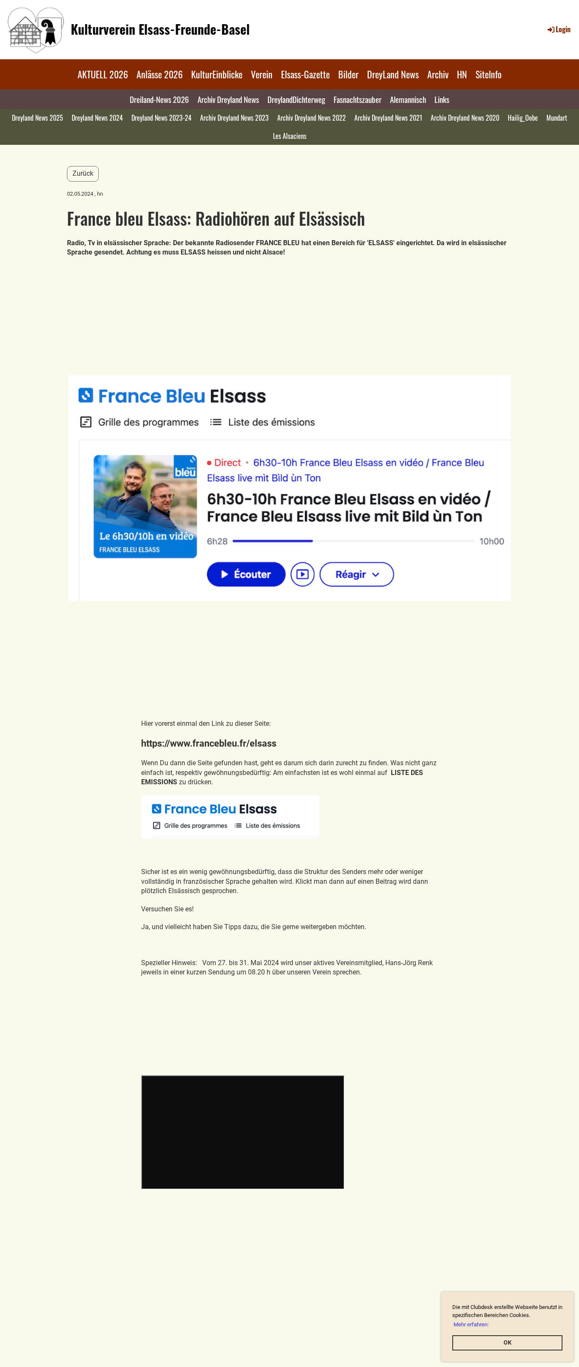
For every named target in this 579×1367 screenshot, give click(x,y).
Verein (262, 74)
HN (462, 74)
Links (441, 99)
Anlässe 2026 (159, 74)
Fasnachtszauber (357, 99)
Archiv (437, 74)
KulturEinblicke (216, 74)
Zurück (82, 173)
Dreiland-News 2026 (159, 99)
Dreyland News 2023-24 (161, 118)
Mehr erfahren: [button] (471, 1324)
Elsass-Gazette (305, 74)
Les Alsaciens (289, 136)
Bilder (348, 74)
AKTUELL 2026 (103, 74)
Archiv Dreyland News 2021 (388, 118)
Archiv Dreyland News (228, 99)
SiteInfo (488, 74)
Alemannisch (408, 99)
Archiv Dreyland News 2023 (234, 118)
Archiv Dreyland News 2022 (311, 118)
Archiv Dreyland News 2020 (465, 118)
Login (563, 29)
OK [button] (508, 1342)
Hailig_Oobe (523, 118)
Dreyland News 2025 (37, 118)
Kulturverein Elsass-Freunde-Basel (160, 29)
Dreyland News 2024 (97, 118)
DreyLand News (393, 74)
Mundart (556, 118)
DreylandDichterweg (296, 99)
